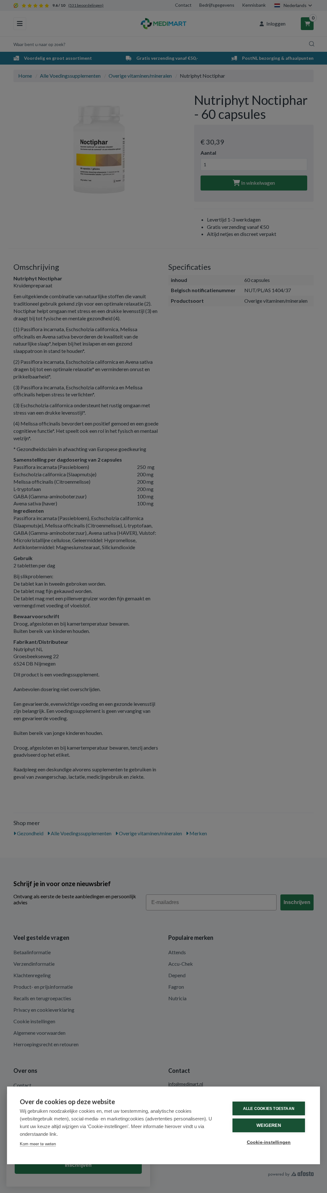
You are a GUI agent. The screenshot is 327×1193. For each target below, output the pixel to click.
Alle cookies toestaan (268, 1108)
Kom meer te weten (38, 1144)
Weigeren (268, 1125)
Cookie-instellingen (269, 1142)
